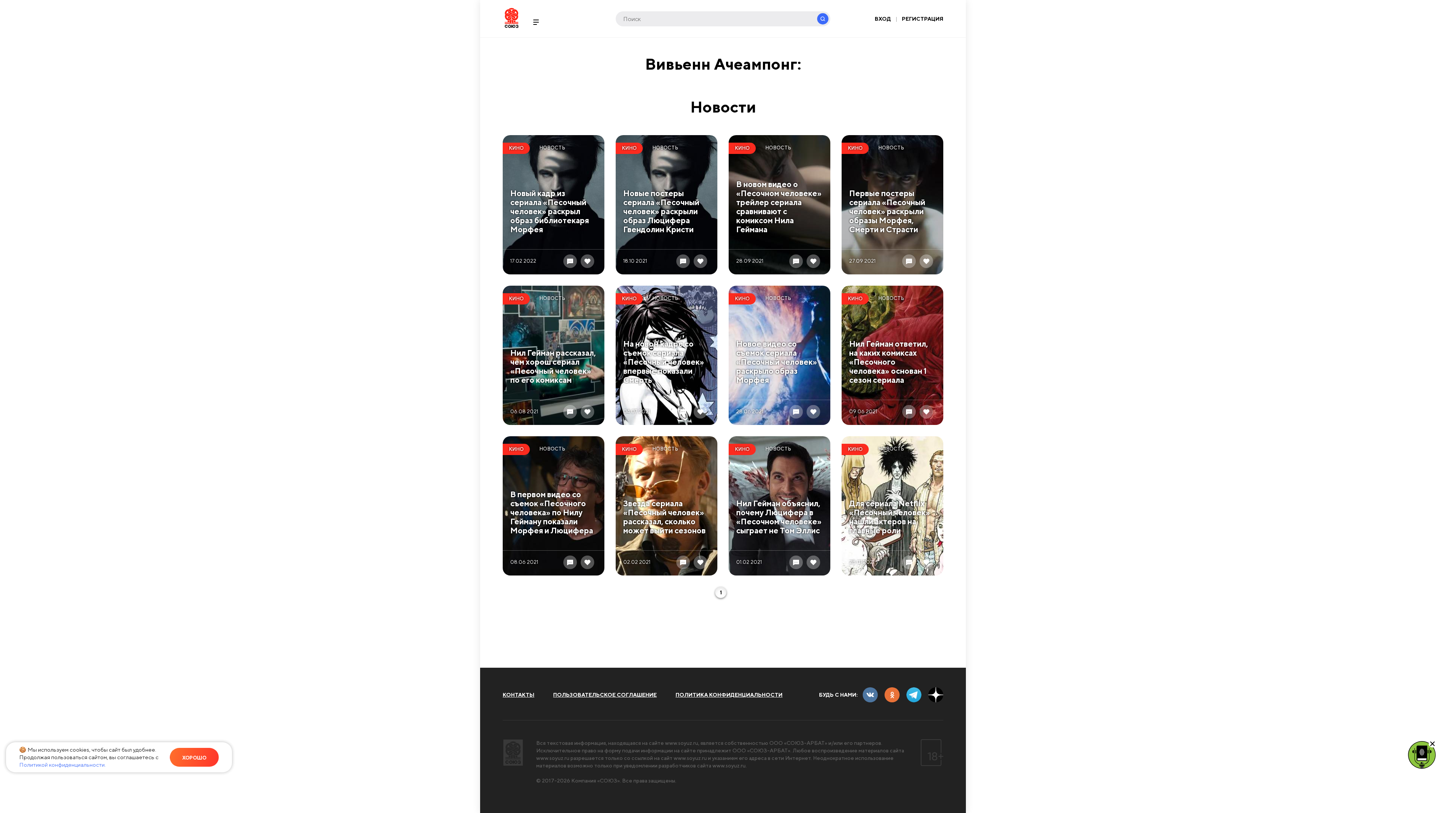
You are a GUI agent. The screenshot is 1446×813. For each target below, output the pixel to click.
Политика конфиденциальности (729, 695)
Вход (883, 19)
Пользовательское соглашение (605, 695)
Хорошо (194, 758)
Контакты (518, 695)
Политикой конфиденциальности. (62, 764)
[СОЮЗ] (513, 752)
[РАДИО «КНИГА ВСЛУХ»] (1422, 754)
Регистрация (922, 19)
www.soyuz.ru (681, 743)
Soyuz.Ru (511, 18)
